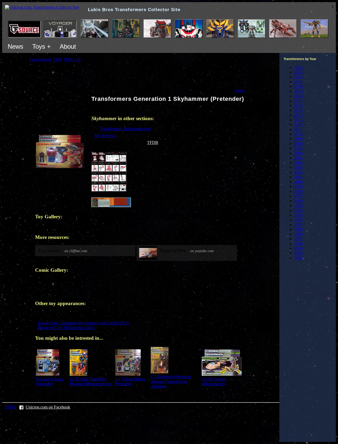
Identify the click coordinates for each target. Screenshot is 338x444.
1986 (298, 248)
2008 (298, 143)
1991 (298, 224)
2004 (298, 162)
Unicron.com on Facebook (48, 407)
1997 (298, 196)
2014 (298, 115)
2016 (298, 105)
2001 (298, 177)
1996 (298, 200)
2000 (298, 181)
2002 (298, 172)
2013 (298, 119)
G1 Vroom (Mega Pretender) (130, 381)
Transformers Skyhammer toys (125, 128)
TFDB (152, 142)
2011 (298, 129)
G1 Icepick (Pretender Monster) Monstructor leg (91, 381)
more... (240, 90)
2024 (298, 67)
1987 (298, 239)
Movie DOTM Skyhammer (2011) (66, 327)
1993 (298, 215)
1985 (298, 253)
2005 (298, 158)
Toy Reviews (105, 135)
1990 (298, 229)
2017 (298, 100)
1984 (298, 258)
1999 (298, 186)
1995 (298, 205)
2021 (298, 81)
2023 (298, 72)
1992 (298, 220)
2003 (298, 167)
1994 (298, 210)
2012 (298, 124)
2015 (298, 110)
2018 (298, 96)
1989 (298, 234)
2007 (298, 148)
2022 (298, 77)
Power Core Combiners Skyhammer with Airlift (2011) (83, 323)
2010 (298, 134)
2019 (298, 91)
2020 (298, 86)
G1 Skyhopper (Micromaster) (214, 381)
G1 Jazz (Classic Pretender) (50, 381)
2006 (298, 153)
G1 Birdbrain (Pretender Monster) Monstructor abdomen (171, 381)
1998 (298, 191)
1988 (298, 243)
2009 (298, 139)
